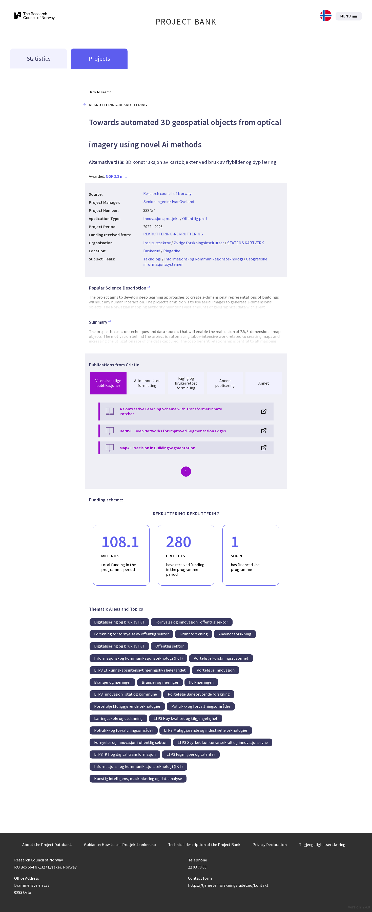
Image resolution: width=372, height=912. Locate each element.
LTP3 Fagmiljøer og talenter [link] (191, 754)
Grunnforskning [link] (194, 633)
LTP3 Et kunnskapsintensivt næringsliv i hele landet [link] (140, 670)
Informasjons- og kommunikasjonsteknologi (203, 258)
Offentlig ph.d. (195, 218)
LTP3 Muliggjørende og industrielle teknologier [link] (205, 730)
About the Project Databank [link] (47, 844)
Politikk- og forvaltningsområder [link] (200, 706)
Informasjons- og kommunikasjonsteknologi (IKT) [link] (138, 658)
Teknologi (152, 258)
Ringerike (171, 250)
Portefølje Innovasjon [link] (216, 670)
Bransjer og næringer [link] (112, 682)
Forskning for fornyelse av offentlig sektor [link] (131, 633)
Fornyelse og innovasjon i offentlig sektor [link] (191, 622)
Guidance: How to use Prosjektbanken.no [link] (120, 844)
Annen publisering (225, 383)
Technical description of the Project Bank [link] (204, 844)
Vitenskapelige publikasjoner (108, 383)
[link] (326, 16)
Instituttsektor (157, 242)
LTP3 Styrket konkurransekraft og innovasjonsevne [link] (223, 742)
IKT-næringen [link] (201, 682)
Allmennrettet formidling (147, 383)
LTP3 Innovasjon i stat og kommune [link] (125, 694)
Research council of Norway (167, 193)
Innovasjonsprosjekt (161, 218)
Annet (263, 383)
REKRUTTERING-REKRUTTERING (173, 233)
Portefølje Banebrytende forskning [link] (199, 694)
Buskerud (151, 250)
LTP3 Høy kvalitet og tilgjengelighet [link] (186, 718)
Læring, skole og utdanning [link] (118, 718)
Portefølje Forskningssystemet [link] (221, 658)
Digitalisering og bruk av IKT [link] (119, 622)
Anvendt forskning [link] (234, 633)
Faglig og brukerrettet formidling (186, 383)
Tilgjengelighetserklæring (322, 844)
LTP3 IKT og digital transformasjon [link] (125, 754)
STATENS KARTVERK (245, 242)
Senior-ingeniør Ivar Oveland (168, 201)
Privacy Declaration (270, 844)
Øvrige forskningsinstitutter (199, 242)
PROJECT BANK (186, 21)
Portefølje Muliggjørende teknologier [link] (127, 706)
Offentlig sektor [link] (169, 646)
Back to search (100, 92)
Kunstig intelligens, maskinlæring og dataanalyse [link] (138, 778)
